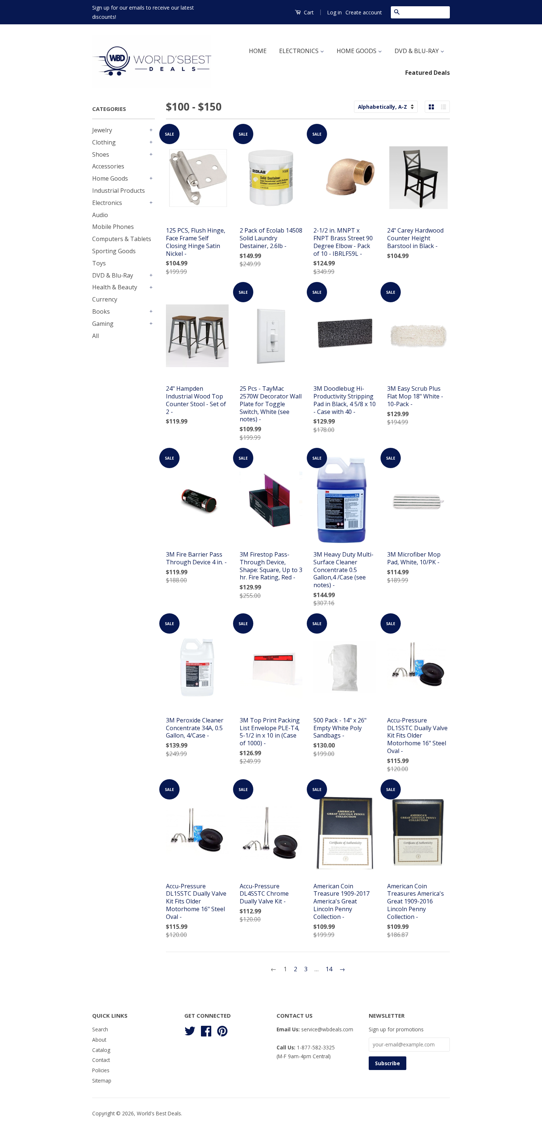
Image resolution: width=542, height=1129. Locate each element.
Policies (101, 1070)
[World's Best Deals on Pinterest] (222, 1029)
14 (329, 969)
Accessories (108, 166)
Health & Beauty (114, 287)
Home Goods (110, 178)
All (95, 336)
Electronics (107, 203)
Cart (308, 12)
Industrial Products (118, 191)
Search (100, 1029)
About (99, 1039)
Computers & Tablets (121, 239)
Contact (101, 1059)
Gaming (103, 324)
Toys (99, 263)
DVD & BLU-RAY (417, 51)
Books (101, 311)
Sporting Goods (114, 251)
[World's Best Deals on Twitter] (189, 1029)
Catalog (101, 1049)
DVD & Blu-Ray (112, 275)
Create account (363, 12)
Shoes (100, 154)
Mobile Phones (113, 227)
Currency (104, 299)
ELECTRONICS (299, 51)
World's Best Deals (159, 1113)
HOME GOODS (357, 51)
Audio (100, 215)
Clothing (104, 142)
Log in (334, 12)
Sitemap (101, 1080)
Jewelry (102, 130)
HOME (258, 51)
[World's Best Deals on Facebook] (206, 1029)
